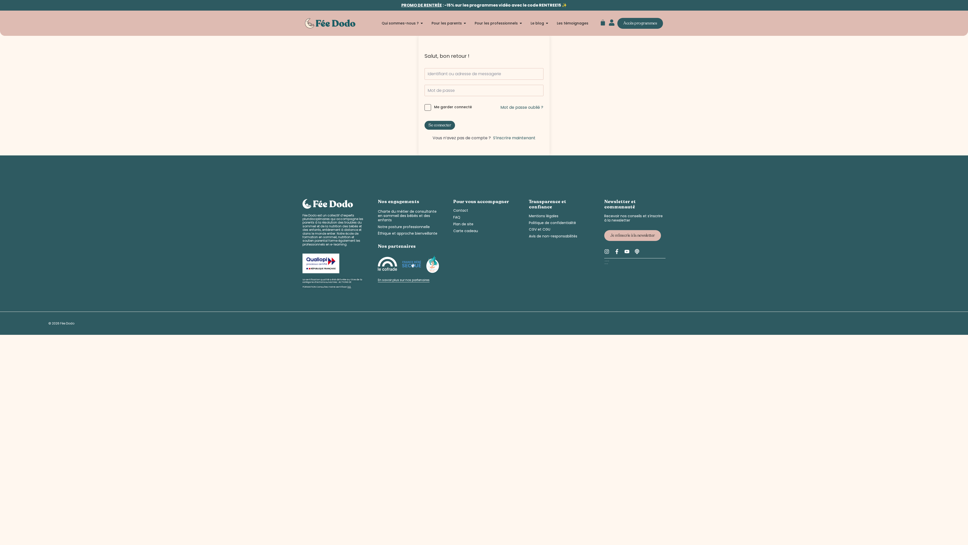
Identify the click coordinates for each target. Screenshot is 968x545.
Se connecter (440, 125)
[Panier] (603, 22)
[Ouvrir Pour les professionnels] (521, 23)
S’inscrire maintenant (514, 138)
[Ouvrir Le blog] (547, 23)
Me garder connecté (453, 107)
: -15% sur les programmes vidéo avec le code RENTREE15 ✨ (484, 5)
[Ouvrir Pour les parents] (465, 23)
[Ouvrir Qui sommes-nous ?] (422, 23)
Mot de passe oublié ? (521, 107)
